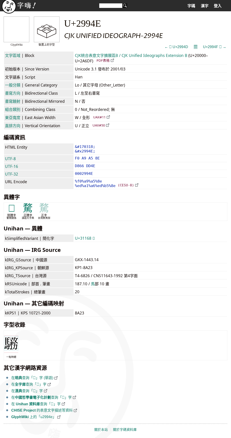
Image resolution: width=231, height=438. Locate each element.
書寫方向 (12, 93)
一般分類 (12, 85)
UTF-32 (11, 174)
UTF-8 (10, 158)
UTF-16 (11, 166)
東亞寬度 (12, 117)
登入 (218, 6)
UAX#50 (98, 125)
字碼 (191, 6)
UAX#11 (99, 117)
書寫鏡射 (12, 101)
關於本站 (101, 429)
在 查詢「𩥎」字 (36, 404)
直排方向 (12, 125)
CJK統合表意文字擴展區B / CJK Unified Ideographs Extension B (131, 55)
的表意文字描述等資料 (42, 410)
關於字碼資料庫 (125, 429)
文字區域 (12, 55)
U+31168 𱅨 (85, 238)
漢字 (204, 6)
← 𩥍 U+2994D (176, 47)
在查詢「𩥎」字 (28, 384)
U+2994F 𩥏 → (214, 47)
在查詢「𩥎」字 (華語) (32, 378)
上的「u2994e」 (33, 417)
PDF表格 (103, 60)
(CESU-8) (126, 185)
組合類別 (12, 109)
